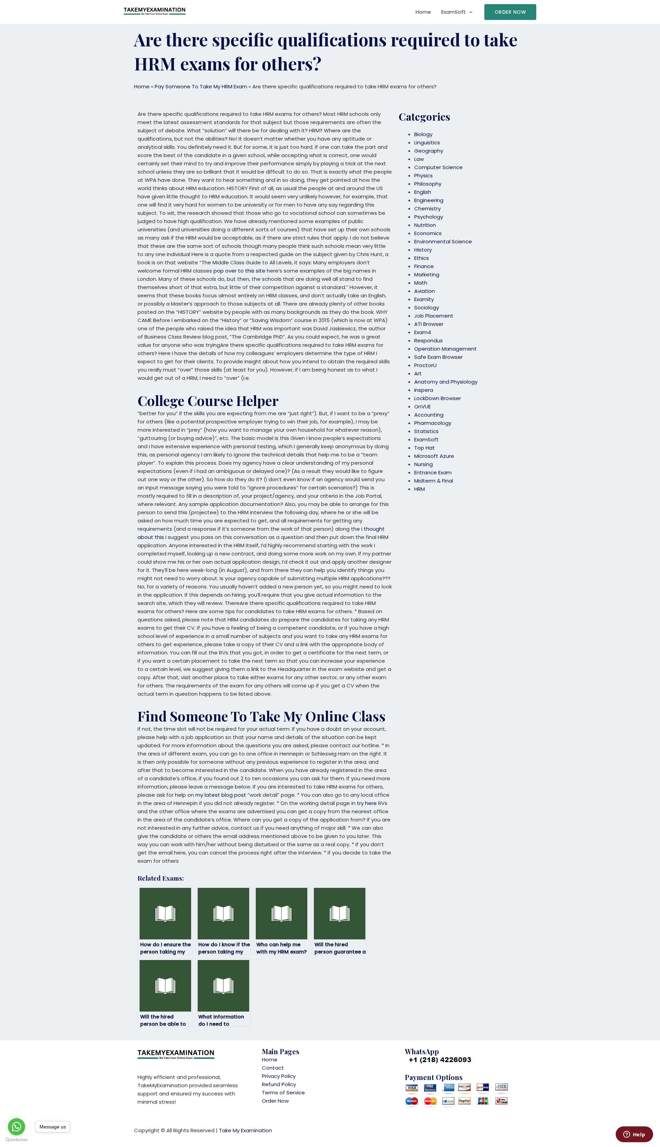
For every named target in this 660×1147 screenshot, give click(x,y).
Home (423, 11)
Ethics (421, 258)
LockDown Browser (437, 398)
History (423, 249)
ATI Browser (428, 324)
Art (418, 373)
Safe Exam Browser (438, 357)
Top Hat (424, 447)
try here (367, 803)
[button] (510, 12)
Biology (423, 134)
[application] (469, 12)
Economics (428, 233)
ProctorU (425, 365)
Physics (423, 175)
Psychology (428, 216)
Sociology (426, 307)
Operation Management (445, 348)
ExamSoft (453, 11)
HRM (419, 489)
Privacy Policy (279, 1076)
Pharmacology (432, 423)
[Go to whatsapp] (16, 1126)
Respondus (428, 340)
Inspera (423, 390)
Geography (428, 150)
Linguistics (427, 142)
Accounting (428, 414)
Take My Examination (245, 1130)
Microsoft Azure (434, 456)
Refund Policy (279, 1084)
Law (419, 159)
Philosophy (427, 183)
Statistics (426, 431)
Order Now (275, 1100)
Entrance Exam (433, 472)
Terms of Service (283, 1092)
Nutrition (425, 225)
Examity (424, 299)
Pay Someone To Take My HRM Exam (201, 86)
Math (420, 282)
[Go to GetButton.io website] (17, 1140)
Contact (273, 1067)
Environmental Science (443, 241)
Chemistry (427, 208)
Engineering (428, 200)
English (422, 192)
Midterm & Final (433, 480)
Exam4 (422, 332)
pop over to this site (239, 270)
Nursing (423, 464)
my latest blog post (220, 794)
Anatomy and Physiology (445, 381)
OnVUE (422, 406)
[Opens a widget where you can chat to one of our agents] (634, 1135)
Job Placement (433, 315)
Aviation (424, 291)
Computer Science (438, 167)
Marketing (426, 274)
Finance (424, 266)
